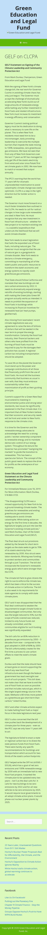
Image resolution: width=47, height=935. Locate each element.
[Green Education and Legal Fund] (23, 32)
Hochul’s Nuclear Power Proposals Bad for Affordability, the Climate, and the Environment (23, 854)
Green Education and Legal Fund (23, 17)
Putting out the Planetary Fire (19, 901)
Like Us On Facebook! (15, 897)
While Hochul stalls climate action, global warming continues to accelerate (21, 871)
